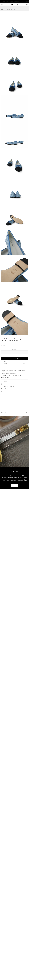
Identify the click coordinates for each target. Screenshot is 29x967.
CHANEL (2, 336)
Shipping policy (4, 381)
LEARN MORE (14, 485)
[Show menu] (2, 4)
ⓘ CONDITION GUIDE (14, 358)
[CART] (27, 4)
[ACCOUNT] (24, 4)
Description (3, 367)
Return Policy (3, 412)
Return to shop (3, 8)
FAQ (2, 407)
